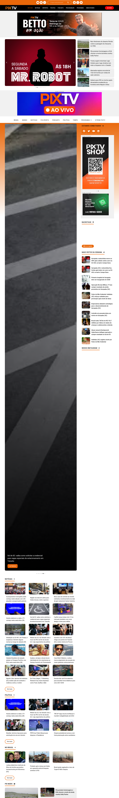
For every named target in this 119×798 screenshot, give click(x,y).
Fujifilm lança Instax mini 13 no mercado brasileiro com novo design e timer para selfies (63, 619)
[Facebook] (41, 2)
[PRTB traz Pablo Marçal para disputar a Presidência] (39, 725)
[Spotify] (74, 2)
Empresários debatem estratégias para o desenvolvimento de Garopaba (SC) (102, 306)
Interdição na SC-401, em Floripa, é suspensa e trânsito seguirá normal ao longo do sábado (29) (16, 640)
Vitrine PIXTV (100, 120)
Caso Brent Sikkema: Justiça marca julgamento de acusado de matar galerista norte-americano (64, 660)
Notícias (37, 8)
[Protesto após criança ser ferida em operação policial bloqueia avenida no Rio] (39, 757)
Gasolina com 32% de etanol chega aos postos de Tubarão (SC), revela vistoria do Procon (63, 640)
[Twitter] (89, 131)
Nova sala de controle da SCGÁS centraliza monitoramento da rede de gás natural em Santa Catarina (64, 599)
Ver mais (9, 689)
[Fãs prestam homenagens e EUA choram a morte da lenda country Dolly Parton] (83, 53)
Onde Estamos (90, 8)
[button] (6, 62)
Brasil (16, 120)
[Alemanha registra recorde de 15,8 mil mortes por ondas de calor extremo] (83, 72)
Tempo (75, 120)
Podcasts (60, 8)
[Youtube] (37, 2)
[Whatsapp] (77, 2)
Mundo (24, 120)
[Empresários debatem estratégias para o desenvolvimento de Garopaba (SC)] (86, 305)
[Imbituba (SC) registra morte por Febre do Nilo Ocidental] (86, 340)
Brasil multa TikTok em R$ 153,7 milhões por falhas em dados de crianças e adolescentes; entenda (101, 323)
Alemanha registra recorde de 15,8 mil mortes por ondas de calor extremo (100, 73)
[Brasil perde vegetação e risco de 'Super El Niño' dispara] (63, 757)
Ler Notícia (12, 566)
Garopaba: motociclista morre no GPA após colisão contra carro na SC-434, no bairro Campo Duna (101, 261)
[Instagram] (44, 2)
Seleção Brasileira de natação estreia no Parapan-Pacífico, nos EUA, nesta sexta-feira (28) (16, 660)
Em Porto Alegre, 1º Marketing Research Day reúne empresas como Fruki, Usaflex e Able (39, 681)
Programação (70, 8)
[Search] (68, 2)
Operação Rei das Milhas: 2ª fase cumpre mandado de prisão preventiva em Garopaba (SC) (101, 287)
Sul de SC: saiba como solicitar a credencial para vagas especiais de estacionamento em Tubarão (40, 619)
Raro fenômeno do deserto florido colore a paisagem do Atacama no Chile (101, 44)
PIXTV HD (30, 8)
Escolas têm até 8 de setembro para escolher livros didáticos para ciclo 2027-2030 (64, 681)
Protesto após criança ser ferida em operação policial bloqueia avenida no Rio (40, 768)
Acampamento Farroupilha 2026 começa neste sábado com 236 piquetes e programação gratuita (16, 599)
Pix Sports (45, 120)
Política (52, 8)
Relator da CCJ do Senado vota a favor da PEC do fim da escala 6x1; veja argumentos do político (40, 640)
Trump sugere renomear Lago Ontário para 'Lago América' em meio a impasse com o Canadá (100, 63)
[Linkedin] (81, 2)
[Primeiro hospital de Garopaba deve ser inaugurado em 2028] (86, 278)
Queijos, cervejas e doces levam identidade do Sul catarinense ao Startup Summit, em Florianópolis (40, 660)
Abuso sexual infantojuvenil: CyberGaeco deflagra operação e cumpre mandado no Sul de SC (101, 332)
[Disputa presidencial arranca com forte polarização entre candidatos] (63, 725)
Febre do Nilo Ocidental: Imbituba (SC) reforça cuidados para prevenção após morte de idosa (101, 296)
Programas (80, 8)
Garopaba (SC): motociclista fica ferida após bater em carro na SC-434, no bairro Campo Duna (102, 270)
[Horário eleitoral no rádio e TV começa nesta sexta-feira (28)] (15, 609)
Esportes (45, 8)
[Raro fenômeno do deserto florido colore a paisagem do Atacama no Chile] (83, 43)
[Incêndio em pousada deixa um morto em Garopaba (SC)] (86, 314)
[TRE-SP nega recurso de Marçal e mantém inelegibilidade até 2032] (63, 704)
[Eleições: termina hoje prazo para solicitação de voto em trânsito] (15, 725)
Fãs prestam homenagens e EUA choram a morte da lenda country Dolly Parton (101, 53)
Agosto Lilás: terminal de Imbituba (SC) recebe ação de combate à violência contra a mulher (16, 681)
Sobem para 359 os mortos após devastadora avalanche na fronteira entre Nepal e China (101, 82)
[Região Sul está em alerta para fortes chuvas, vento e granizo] (39, 588)
